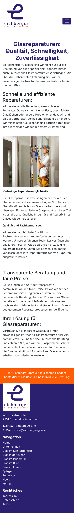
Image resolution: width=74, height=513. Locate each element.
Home (6, 442)
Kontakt (8, 483)
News (6, 479)
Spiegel (7, 471)
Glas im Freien (12, 467)
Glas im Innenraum (15, 459)
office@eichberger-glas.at (30, 430)
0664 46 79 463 (25, 426)
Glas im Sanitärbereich (17, 450)
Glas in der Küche (14, 455)
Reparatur (9, 475)
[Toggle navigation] (66, 21)
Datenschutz (11, 500)
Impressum (10, 496)
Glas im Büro (11, 463)
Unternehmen (11, 446)
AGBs (6, 504)
